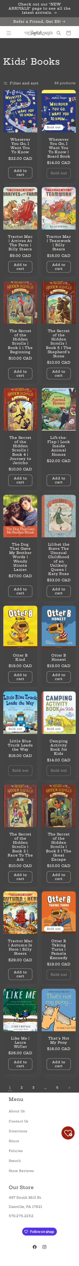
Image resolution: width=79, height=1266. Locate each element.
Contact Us (19, 1121)
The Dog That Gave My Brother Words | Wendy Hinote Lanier (20, 557)
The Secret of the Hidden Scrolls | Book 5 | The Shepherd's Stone (58, 343)
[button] (9, 33)
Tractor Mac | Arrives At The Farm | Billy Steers (20, 243)
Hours (14, 1141)
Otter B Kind (20, 657)
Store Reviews (21, 1171)
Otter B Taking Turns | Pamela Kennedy (59, 949)
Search (15, 1161)
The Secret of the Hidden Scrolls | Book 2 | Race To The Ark (20, 847)
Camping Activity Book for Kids (59, 747)
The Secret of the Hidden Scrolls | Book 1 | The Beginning (20, 341)
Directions (18, 1131)
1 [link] (10, 1088)
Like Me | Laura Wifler (20, 1042)
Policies (16, 1151)
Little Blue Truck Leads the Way (20, 745)
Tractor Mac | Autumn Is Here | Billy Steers (20, 947)
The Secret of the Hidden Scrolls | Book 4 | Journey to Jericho (20, 450)
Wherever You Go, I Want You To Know (20, 145)
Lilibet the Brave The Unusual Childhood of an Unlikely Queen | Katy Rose (59, 559)
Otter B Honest (58, 657)
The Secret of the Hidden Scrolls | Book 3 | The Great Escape (58, 847)
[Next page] (69, 1088)
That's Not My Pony (58, 1040)
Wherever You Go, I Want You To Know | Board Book (58, 147)
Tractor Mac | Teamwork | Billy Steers (58, 243)
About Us (17, 1111)
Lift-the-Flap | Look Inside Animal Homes (58, 446)
